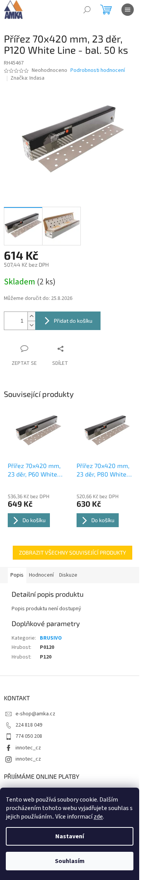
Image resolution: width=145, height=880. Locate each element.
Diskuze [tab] (68, 575)
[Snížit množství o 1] (31, 325)
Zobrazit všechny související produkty (72, 552)
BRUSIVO (51, 638)
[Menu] (127, 9)
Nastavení (69, 836)
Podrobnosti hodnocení (97, 70)
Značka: (27, 78)
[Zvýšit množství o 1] (31, 316)
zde (98, 816)
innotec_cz (28, 748)
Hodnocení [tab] (41, 575)
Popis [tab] (17, 575)
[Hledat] (87, 9)
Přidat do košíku (73, 320)
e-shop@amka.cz (35, 714)
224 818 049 (28, 725)
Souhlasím (70, 861)
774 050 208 (28, 736)
